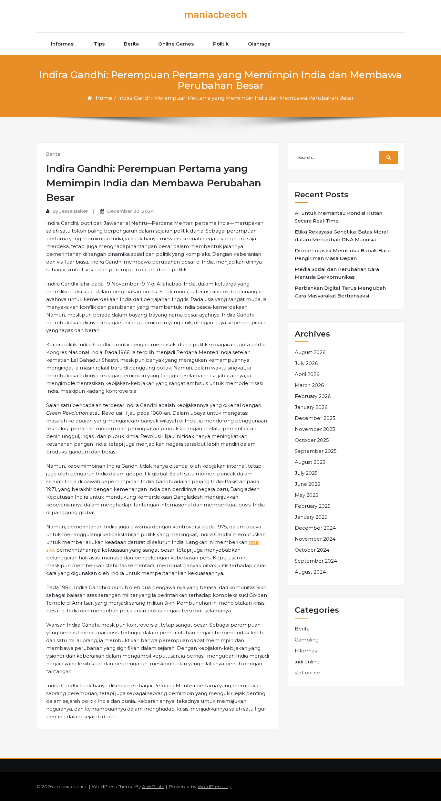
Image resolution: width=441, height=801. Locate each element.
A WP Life (153, 786)
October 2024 (312, 550)
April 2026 (307, 374)
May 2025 (306, 495)
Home (104, 98)
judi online (307, 662)
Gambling (307, 640)
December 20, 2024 (130, 211)
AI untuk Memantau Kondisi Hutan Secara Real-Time (338, 217)
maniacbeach (215, 14)
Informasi (63, 44)
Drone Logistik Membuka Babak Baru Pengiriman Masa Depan (343, 254)
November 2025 (315, 429)
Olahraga (259, 44)
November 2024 (315, 539)
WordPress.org (214, 786)
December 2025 (315, 418)
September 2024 (316, 561)
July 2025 (306, 473)
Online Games (176, 44)
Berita (131, 44)
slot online (307, 673)
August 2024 (310, 572)
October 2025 (312, 440)
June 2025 (307, 484)
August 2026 (310, 352)
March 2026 (309, 385)
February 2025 (313, 506)
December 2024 (315, 528)
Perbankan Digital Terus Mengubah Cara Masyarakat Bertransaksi (340, 292)
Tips (99, 44)
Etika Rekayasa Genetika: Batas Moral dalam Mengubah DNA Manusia (341, 236)
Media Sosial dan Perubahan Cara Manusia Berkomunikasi (337, 273)
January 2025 (311, 517)
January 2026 (311, 407)
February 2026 (313, 396)
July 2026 (306, 363)
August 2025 (310, 462)
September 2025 (316, 451)
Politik (221, 44)
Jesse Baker (73, 211)
